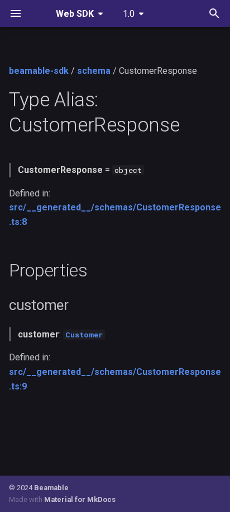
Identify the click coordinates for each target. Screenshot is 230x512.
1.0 (129, 13)
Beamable (51, 487)
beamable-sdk (39, 70)
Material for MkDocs (80, 499)
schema (94, 70)
